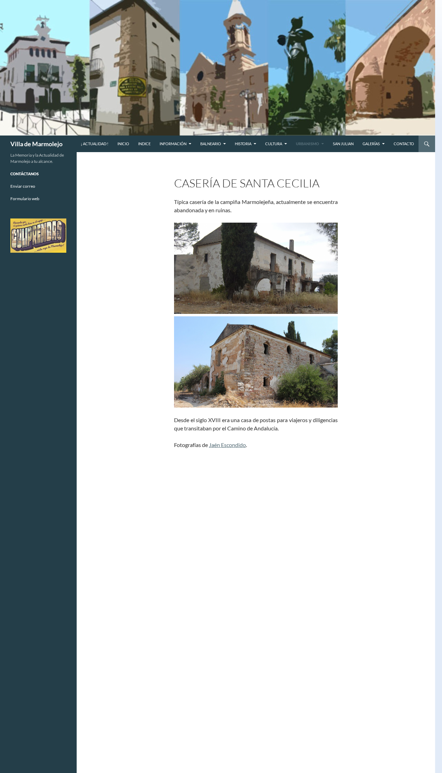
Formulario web (24, 198)
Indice (144, 143)
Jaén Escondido (227, 444)
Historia (243, 143)
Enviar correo (22, 186)
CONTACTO (404, 143)
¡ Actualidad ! (94, 143)
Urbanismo (307, 143)
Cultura (273, 143)
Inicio (123, 143)
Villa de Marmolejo (36, 144)
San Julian (343, 143)
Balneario (210, 143)
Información (173, 143)
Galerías (371, 143)
